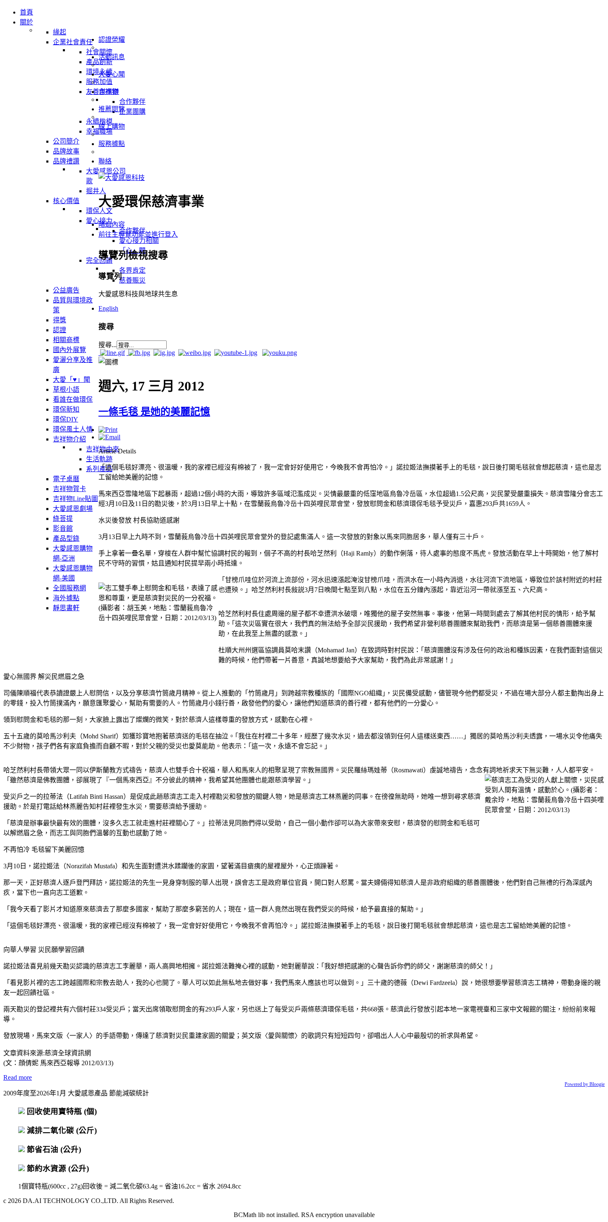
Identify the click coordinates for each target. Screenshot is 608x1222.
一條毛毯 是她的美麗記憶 (154, 411)
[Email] (109, 437)
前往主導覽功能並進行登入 (138, 234)
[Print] (107, 429)
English (108, 308)
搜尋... (107, 344)
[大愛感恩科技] (121, 177)
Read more (17, 1077)
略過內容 (111, 224)
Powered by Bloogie (585, 1084)
